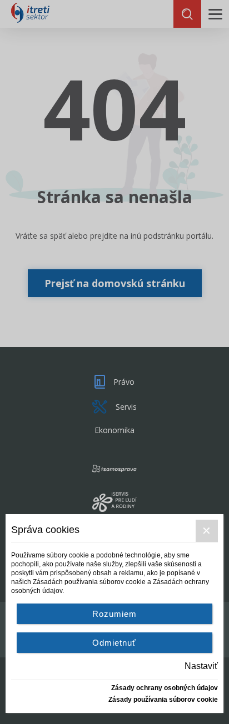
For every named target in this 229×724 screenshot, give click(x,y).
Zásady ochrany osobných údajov (164, 688)
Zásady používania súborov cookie (163, 699)
